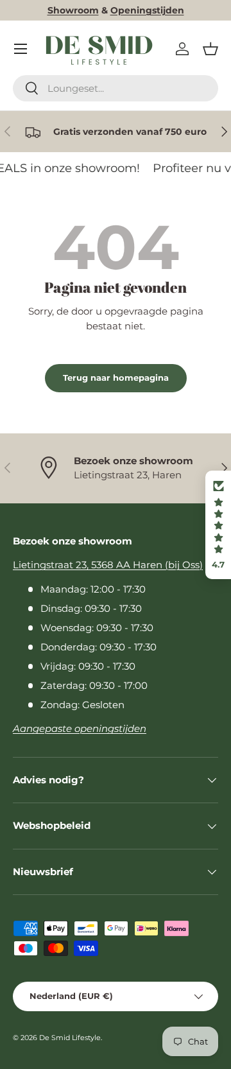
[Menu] (20, 49)
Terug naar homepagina (116, 377)
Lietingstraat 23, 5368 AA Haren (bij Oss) (108, 565)
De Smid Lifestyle (70, 1037)
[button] (210, 49)
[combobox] (115, 88)
